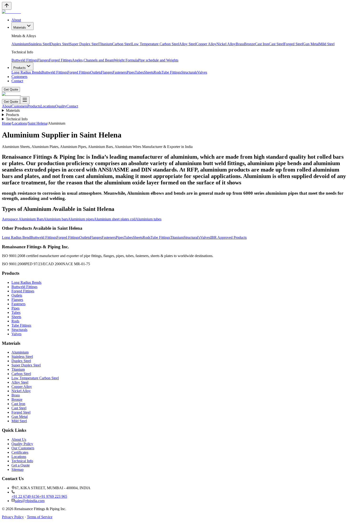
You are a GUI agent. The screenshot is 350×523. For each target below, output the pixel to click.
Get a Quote (20, 465)
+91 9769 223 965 (53, 496)
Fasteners (120, 72)
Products (19, 68)
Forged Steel (293, 44)
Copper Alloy (206, 44)
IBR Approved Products (228, 237)
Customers (19, 77)
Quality (60, 106)
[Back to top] (6, 6)
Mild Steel (327, 44)
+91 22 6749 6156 (25, 496)
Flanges (43, 60)
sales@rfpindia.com (30, 501)
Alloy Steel (187, 44)
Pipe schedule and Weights (158, 60)
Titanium (105, 44)
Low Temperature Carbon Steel (155, 44)
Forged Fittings (60, 60)
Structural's (192, 237)
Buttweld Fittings (24, 60)
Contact (17, 81)
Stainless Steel (39, 44)
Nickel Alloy (226, 44)
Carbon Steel (122, 44)
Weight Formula (126, 60)
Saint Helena (37, 123)
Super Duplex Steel (84, 44)
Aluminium (20, 44)
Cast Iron (262, 44)
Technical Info (17, 119)
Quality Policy (22, 444)
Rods (157, 72)
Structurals (189, 72)
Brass (240, 44)
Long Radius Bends (26, 72)
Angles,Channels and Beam (93, 60)
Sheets (149, 72)
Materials (19, 27)
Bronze (249, 44)
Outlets (95, 72)
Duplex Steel (60, 44)
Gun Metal (311, 44)
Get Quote (11, 89)
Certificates (19, 452)
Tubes (139, 72)
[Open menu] (25, 100)
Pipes (131, 72)
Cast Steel (276, 44)
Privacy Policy (13, 517)
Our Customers (22, 448)
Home (6, 123)
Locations (47, 106)
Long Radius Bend (16, 237)
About (16, 20)
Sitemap (17, 469)
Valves (202, 72)
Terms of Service (39, 517)
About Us (18, 439)
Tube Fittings (171, 72)
